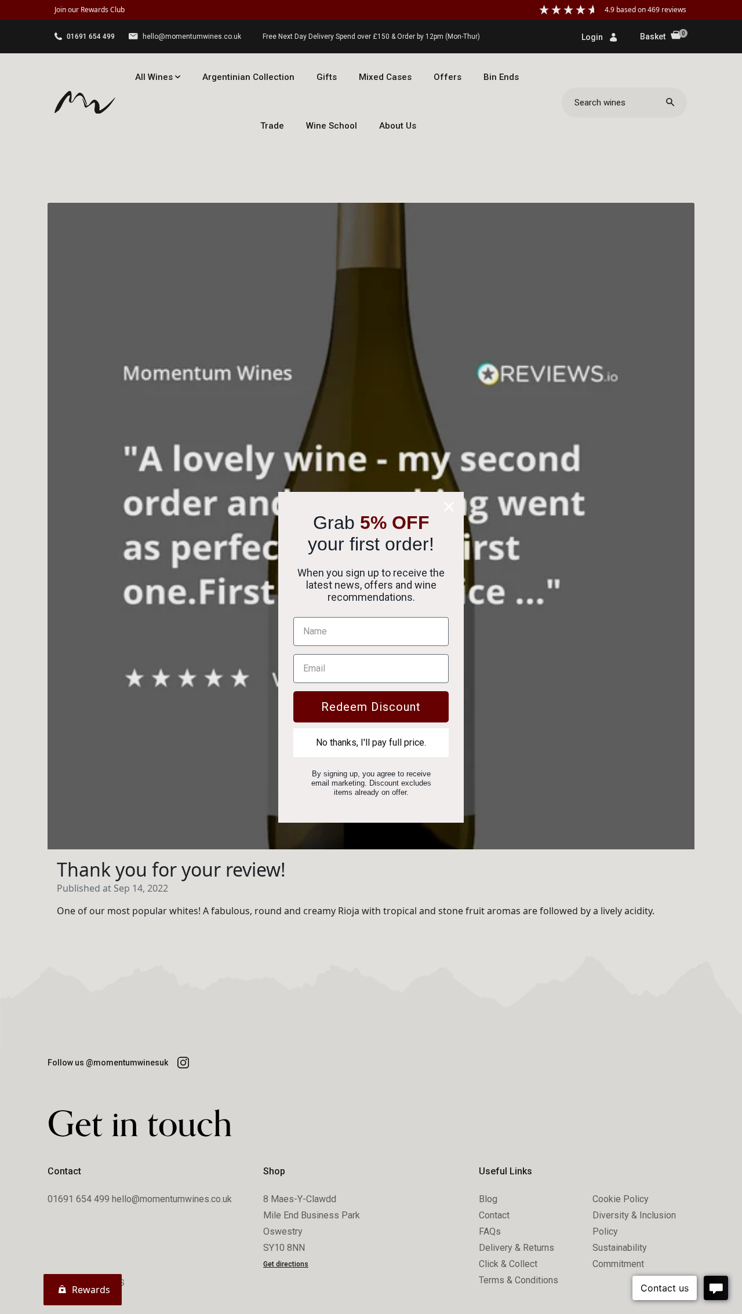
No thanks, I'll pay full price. (371, 742)
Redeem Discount (371, 707)
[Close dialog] (449, 507)
